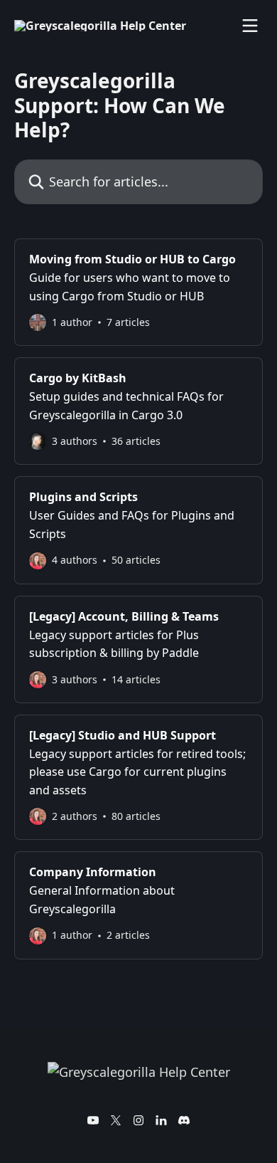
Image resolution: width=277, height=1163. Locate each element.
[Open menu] (250, 25)
